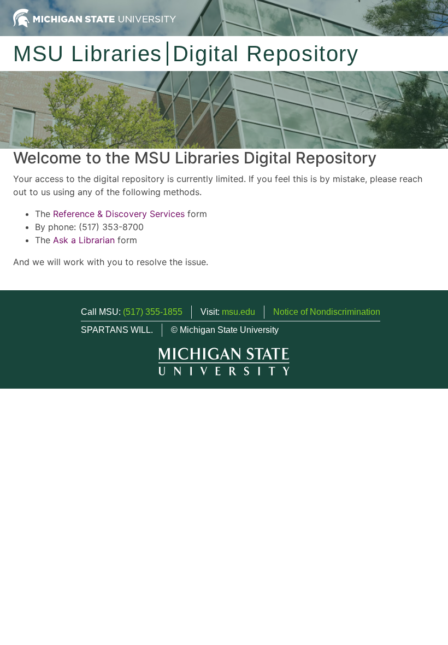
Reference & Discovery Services (119, 213)
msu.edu (238, 311)
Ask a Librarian (84, 239)
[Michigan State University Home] (94, 17)
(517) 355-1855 (152, 311)
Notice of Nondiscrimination (326, 311)
